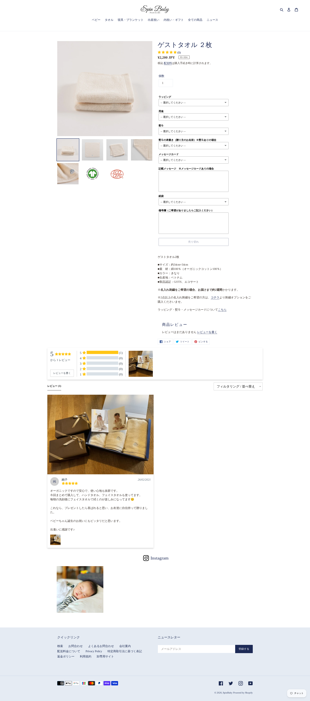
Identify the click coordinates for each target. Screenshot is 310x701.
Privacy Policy (94, 651)
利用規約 (85, 656)
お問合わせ (75, 646)
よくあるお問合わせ (101, 646)
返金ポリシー (65, 656)
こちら (222, 309)
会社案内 (125, 646)
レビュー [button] (54, 386)
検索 (60, 646)
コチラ (215, 297)
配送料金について (68, 651)
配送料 (168, 63)
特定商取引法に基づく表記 (124, 651)
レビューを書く (207, 332)
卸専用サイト (105, 656)
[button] (100, 434)
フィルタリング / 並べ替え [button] (236, 386)
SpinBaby (227, 692)
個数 (161, 75)
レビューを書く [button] (62, 373)
